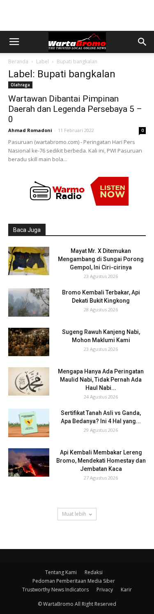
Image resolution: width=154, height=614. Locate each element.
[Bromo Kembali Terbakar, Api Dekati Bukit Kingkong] (28, 302)
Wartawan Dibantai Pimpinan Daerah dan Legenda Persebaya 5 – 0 (75, 109)
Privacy (105, 589)
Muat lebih (74, 513)
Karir (126, 589)
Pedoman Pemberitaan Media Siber (73, 580)
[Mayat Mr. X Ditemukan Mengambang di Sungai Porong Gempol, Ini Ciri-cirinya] (28, 261)
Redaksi (94, 572)
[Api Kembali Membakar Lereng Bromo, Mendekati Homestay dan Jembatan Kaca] (28, 462)
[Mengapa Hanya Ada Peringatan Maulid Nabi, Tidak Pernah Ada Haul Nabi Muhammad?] (28, 381)
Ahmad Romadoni (30, 130)
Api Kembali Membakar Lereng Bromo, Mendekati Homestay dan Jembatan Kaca (101, 460)
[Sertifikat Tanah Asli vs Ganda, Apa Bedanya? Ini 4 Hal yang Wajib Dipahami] (28, 423)
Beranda (18, 61)
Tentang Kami (61, 572)
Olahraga (20, 85)
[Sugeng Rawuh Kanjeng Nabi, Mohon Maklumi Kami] (28, 342)
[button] (142, 42)
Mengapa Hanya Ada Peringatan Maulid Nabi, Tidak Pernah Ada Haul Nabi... (101, 379)
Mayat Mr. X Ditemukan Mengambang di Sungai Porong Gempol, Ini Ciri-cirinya (101, 259)
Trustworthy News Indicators (55, 589)
